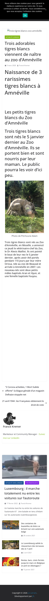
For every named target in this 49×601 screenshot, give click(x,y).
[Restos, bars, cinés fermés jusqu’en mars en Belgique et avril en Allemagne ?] (10, 565)
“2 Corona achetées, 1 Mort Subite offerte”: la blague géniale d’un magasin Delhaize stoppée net (24, 391)
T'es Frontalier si (32, 483)
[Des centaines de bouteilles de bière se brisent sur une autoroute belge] (10, 529)
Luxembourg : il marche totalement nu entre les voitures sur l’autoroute (22, 493)
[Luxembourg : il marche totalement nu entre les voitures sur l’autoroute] (24, 467)
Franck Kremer (24, 65)
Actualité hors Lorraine (14, 483)
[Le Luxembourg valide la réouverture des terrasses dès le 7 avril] (10, 548)
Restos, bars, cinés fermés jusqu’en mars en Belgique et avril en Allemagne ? (33, 563)
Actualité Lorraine (12, 37)
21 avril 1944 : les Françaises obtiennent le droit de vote (23, 403)
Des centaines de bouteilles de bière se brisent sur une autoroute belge (32, 527)
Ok (25, 15)
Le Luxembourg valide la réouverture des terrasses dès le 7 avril (32, 546)
